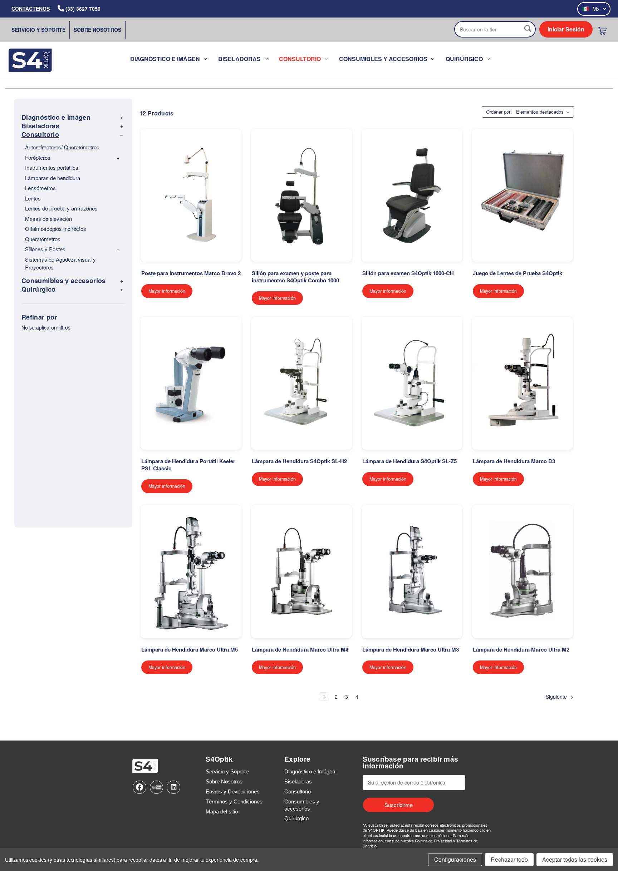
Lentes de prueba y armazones (61, 208)
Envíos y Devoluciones (233, 791)
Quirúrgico (464, 59)
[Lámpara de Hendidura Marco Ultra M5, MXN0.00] (191, 571)
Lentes (33, 198)
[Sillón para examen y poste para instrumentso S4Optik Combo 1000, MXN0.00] (301, 195)
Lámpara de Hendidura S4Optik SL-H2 (299, 461)
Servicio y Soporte (38, 29)
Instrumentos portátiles (51, 167)
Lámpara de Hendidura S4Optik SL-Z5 (409, 461)
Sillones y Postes (45, 249)
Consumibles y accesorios (383, 59)
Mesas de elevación (48, 218)
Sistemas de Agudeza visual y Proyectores (60, 263)
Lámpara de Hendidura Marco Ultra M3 (410, 649)
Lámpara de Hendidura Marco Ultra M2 (521, 649)
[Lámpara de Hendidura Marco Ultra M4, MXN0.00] (301, 571)
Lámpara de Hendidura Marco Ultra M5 (189, 649)
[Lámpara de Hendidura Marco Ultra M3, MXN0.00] (412, 571)
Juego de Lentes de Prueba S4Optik (517, 273)
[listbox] (544, 112)
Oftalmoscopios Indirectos (55, 228)
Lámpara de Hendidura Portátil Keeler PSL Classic (188, 465)
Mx (596, 9)
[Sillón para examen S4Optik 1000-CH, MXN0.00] (412, 195)
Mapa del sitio (222, 811)
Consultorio (300, 59)
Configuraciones (455, 859)
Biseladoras (239, 59)
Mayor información (166, 291)
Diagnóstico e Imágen (165, 59)
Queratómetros (42, 239)
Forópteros (37, 157)
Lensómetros (40, 188)
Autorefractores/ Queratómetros (62, 147)
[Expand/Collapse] (121, 117)
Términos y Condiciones (234, 801)
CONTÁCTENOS (30, 8)
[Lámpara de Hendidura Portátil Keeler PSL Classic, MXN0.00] (191, 383)
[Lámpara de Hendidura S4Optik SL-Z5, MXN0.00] (412, 383)
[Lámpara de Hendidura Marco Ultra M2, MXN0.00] (522, 571)
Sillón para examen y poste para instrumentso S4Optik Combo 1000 (295, 277)
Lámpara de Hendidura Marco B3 (514, 461)
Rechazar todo (509, 859)
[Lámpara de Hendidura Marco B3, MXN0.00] (522, 383)
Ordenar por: (499, 111)
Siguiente (557, 696)
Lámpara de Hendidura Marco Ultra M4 (300, 649)
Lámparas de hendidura (52, 178)
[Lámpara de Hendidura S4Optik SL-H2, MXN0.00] (301, 383)
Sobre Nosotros (97, 29)
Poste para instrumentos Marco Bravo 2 (191, 273)
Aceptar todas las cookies (574, 859)
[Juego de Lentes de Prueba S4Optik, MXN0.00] (522, 195)
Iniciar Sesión (566, 29)
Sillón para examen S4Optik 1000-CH (408, 273)
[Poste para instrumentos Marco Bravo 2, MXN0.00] (191, 195)
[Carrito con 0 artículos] (602, 30)
